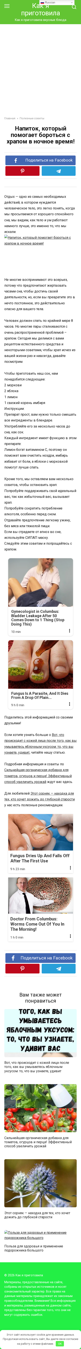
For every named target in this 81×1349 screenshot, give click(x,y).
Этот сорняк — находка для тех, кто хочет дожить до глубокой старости (37, 1215)
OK (60, 1343)
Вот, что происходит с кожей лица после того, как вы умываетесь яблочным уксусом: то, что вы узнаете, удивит (36, 1067)
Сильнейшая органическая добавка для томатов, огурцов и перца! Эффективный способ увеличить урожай (38, 776)
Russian (49, 2)
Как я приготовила (40, 9)
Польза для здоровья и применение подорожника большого (33, 1248)
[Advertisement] (40, 67)
